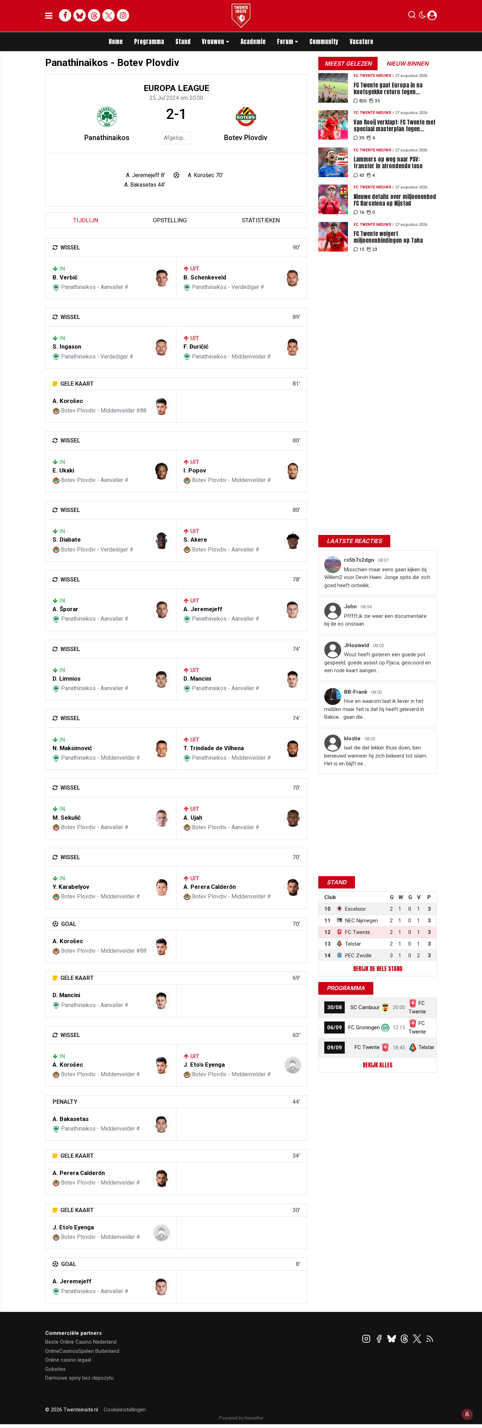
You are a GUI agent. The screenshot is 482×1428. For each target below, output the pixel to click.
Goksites (55, 1369)
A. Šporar (65, 609)
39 (361, 137)
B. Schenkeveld (204, 277)
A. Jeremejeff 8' (145, 175)
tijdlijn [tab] (85, 220)
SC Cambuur (365, 1007)
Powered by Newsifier (241, 1418)
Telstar (426, 1047)
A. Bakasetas (71, 1118)
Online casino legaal (68, 1360)
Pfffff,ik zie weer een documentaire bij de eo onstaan (375, 620)
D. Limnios (66, 678)
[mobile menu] (49, 16)
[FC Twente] (385, 1047)
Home (116, 41)
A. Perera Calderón (209, 886)
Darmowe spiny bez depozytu (79, 1378)
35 (377, 100)
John (351, 606)
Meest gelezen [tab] (348, 63)
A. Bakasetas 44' (144, 184)
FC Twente (367, 1047)
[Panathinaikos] (107, 116)
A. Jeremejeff (202, 609)
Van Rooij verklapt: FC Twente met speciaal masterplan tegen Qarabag (394, 125)
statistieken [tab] (261, 220)
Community (323, 41)
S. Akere (195, 539)
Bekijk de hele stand (377, 968)
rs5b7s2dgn (359, 560)
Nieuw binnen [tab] (407, 63)
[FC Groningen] (385, 1027)
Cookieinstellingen (125, 1409)
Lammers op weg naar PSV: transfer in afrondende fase (388, 162)
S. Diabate (67, 539)
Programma (149, 41)
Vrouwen (213, 41)
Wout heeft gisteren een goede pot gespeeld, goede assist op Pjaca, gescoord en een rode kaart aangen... (377, 662)
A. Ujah (192, 817)
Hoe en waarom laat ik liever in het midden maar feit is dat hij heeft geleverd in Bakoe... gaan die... (374, 709)
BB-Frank (356, 692)
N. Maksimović (72, 748)
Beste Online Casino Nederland (80, 1342)
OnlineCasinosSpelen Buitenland (82, 1351)
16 (361, 212)
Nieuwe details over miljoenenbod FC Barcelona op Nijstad (395, 200)
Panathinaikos (106, 137)
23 (374, 249)
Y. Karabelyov (71, 886)
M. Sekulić (67, 817)
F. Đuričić (196, 346)
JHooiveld (357, 645)
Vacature (361, 41)
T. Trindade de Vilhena (213, 748)
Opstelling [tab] (170, 220)
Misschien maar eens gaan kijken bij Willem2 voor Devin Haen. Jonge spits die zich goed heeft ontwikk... (377, 577)
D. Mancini (197, 678)
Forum (285, 41)
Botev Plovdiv (245, 137)
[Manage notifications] (467, 1414)
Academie (253, 41)
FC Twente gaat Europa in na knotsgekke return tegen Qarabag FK (388, 88)
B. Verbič (65, 277)
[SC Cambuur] (385, 1007)
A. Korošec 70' (205, 175)
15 (361, 249)
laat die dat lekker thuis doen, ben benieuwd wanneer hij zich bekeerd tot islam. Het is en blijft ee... (375, 756)
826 (363, 100)
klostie (353, 738)
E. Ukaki (63, 470)
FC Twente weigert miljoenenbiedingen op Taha (388, 237)
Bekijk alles (377, 1065)
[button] (412, 16)
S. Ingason (67, 346)
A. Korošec (68, 400)
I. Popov (194, 470)
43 (361, 175)
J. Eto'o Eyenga (204, 1064)
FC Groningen (364, 1027)
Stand (183, 41)
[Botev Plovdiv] (246, 116)
